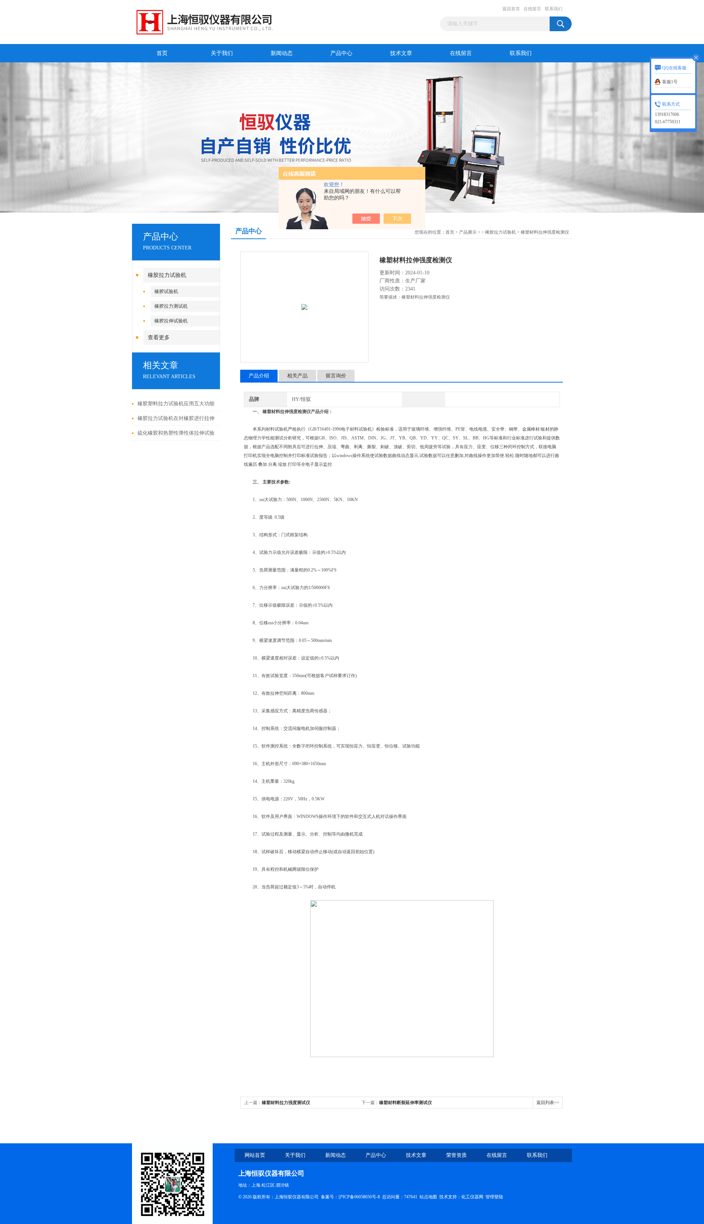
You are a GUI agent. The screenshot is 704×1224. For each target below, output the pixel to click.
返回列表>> (547, 1102)
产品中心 (341, 53)
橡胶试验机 (166, 291)
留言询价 (336, 376)
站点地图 (428, 1196)
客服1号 (670, 81)
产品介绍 (259, 376)
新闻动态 (282, 53)
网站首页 (255, 1155)
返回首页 (511, 8)
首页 (162, 53)
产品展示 (468, 232)
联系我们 (553, 8)
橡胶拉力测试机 (171, 306)
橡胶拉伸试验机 (171, 321)
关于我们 (222, 53)
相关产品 (297, 376)
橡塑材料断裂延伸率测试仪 (405, 1102)
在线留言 (532, 8)
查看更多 (159, 337)
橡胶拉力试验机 (167, 275)
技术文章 (401, 53)
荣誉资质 (456, 1155)
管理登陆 (494, 1196)
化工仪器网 (472, 1196)
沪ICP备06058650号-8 (359, 1196)
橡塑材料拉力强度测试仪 (286, 1102)
